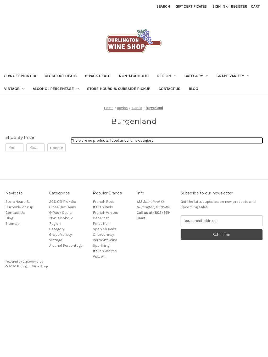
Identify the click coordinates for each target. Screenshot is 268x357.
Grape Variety (230, 75)
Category (194, 75)
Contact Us (169, 88)
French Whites (105, 212)
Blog (193, 88)
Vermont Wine (105, 240)
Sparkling (101, 245)
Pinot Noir (101, 223)
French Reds (103, 201)
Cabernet (101, 218)
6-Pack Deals (97, 75)
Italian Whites (105, 251)
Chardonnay (103, 234)
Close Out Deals (61, 75)
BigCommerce (33, 261)
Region (164, 75)
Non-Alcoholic (134, 75)
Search (163, 6)
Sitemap (12, 223)
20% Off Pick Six (20, 75)
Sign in (219, 6)
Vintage (11, 88)
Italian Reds (103, 207)
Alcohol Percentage (53, 88)
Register (239, 6)
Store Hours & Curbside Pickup (118, 88)
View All (99, 256)
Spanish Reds (104, 229)
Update (56, 148)
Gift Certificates (191, 6)
